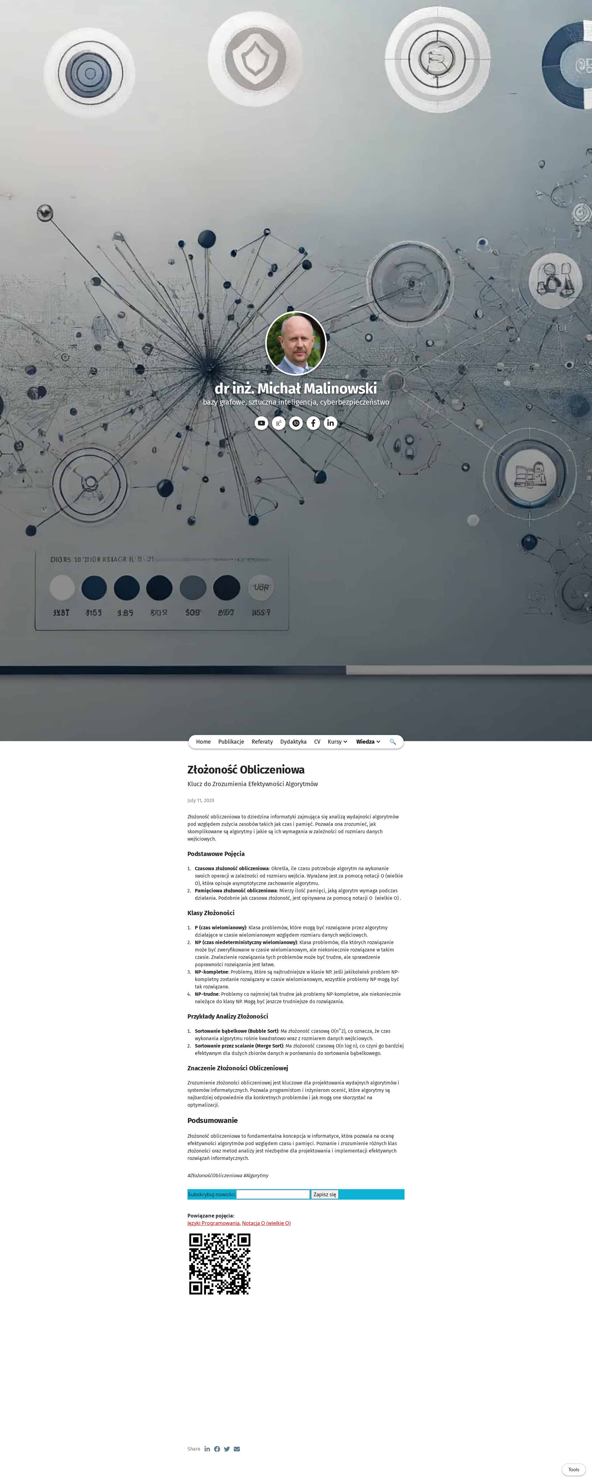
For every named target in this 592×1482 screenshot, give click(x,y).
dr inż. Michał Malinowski (296, 389)
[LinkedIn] (330, 423)
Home (203, 741)
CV (317, 741)
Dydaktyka (293, 741)
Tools (573, 1469)
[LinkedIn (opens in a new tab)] (207, 1449)
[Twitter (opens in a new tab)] (227, 1449)
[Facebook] (313, 423)
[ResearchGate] (279, 423)
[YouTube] (261, 423)
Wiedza (365, 741)
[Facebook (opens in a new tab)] (217, 1449)
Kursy (335, 741)
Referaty (262, 741)
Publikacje (231, 741)
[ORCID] (296, 423)
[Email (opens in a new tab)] (237, 1449)
